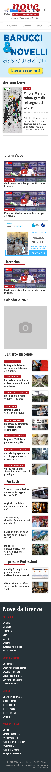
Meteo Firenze (9, 708)
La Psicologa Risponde (12, 675)
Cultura (6, 638)
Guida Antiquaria (10, 683)
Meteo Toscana (9, 712)
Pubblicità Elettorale (11, 749)
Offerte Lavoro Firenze (12, 696)
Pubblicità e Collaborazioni (14, 741)
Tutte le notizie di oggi (13, 646)
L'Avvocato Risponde (11, 671)
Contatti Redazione (11, 733)
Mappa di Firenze (10, 704)
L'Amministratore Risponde (14, 667)
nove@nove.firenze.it (12, 753)
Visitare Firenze (9, 700)
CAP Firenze (7, 716)
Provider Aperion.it (11, 737)
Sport (40, 25)
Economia (27, 25)
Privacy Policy (8, 745)
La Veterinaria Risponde (13, 679)
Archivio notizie (9, 650)
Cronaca (12, 25)
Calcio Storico (8, 663)
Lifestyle (6, 642)
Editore (6, 729)
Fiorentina (7, 630)
